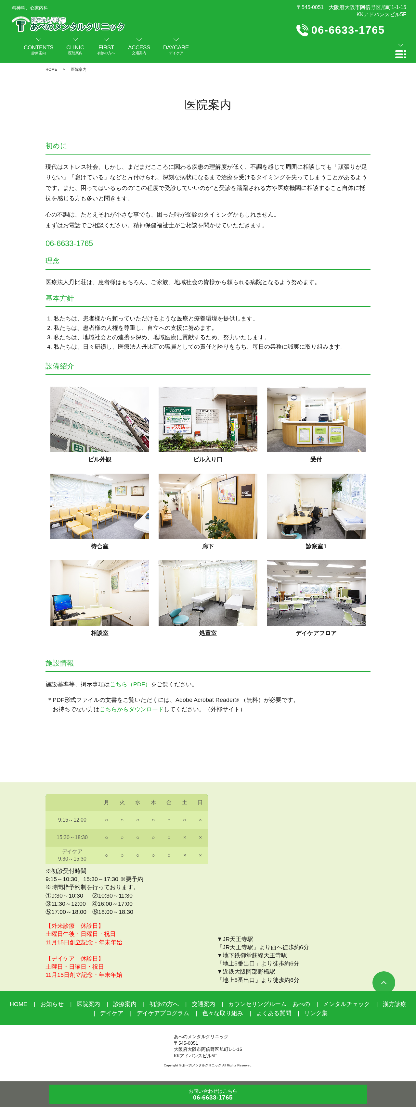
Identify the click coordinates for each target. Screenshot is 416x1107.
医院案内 (88, 1004)
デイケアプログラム (162, 1013)
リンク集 (316, 1013)
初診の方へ (164, 1004)
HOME (51, 69)
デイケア (112, 1013)
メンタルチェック (346, 1004)
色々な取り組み (222, 1013)
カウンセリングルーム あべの (269, 1004)
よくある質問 (273, 1013)
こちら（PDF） (130, 684)
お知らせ (52, 1004)
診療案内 (124, 1004)
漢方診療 (394, 1004)
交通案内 (203, 1004)
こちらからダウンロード (131, 709)
